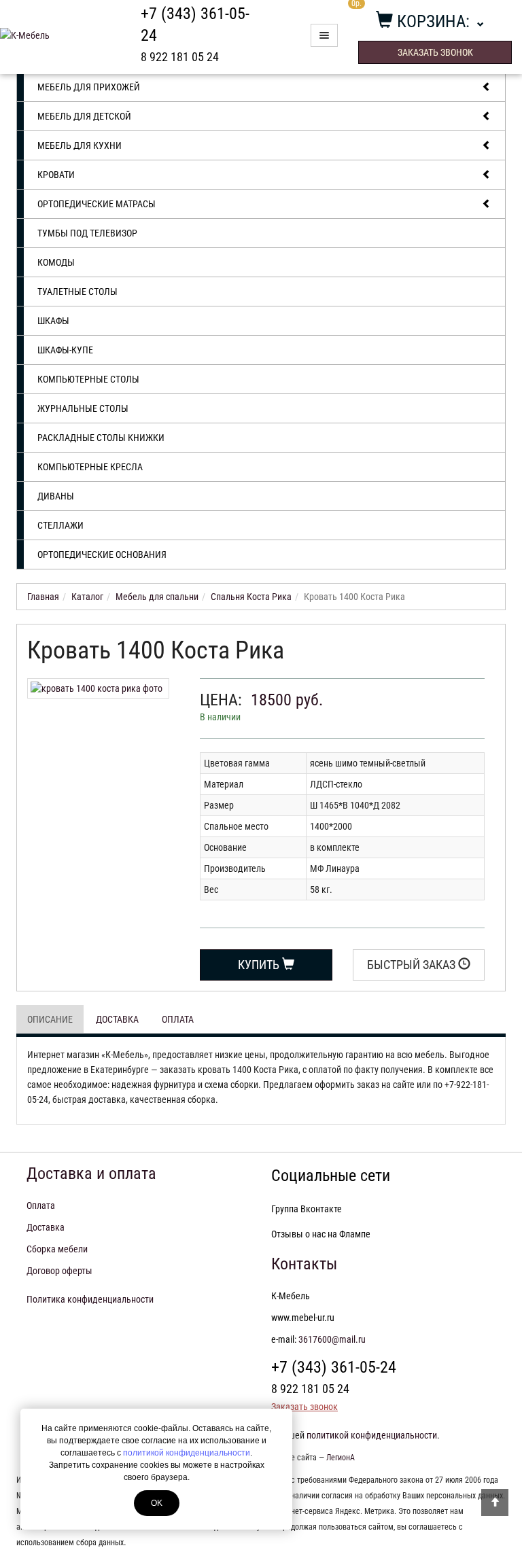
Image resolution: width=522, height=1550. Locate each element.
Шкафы (53, 320)
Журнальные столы (82, 408)
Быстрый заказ (412, 964)
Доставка (117, 1019)
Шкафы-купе (65, 350)
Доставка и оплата (91, 1173)
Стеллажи (60, 525)
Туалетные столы (77, 291)
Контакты (304, 1263)
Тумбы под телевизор (87, 233)
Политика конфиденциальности (90, 1299)
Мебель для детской (84, 116)
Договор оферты (59, 1270)
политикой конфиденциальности (186, 1453)
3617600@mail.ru (332, 1339)
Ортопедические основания (102, 554)
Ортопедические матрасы (96, 203)
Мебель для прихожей (88, 87)
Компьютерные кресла (90, 466)
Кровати (56, 174)
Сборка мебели (57, 1249)
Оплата (178, 1019)
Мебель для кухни (79, 145)
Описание (50, 1019)
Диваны (55, 496)
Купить (260, 964)
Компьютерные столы (88, 379)
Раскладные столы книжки (100, 437)
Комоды (56, 262)
